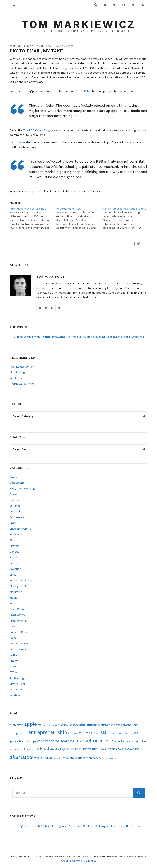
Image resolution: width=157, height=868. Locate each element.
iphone (14, 741)
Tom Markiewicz (78, 24)
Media (13, 597)
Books (14, 494)
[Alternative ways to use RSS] (33, 218)
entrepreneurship (47, 732)
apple (30, 724)
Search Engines (19, 643)
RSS (48, 46)
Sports (14, 660)
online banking (131, 741)
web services (109, 758)
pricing (35, 749)
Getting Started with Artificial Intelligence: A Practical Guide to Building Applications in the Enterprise (78, 336)
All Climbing (17, 372)
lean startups (27, 741)
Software (15, 655)
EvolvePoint (17, 534)
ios (135, 733)
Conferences (18, 517)
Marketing (16, 591)
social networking (127, 748)
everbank (73, 733)
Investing (15, 568)
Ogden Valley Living (22, 383)
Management (18, 586)
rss (89, 748)
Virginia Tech (18, 683)
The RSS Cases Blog (36, 130)
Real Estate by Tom (22, 366)
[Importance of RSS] (79, 218)
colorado (93, 724)
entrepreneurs (18, 733)
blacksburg (65, 724)
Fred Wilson (17, 142)
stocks (38, 757)
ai (11, 724)
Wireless (15, 695)
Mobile (14, 603)
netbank (118, 741)
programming (76, 749)
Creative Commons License (78, 860)
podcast (21, 749)
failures (84, 733)
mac (40, 741)
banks (54, 725)
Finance (15, 540)
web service (94, 757)
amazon (18, 724)
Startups (15, 666)
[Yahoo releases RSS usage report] (126, 218)
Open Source (18, 609)
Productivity (17, 614)
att (39, 724)
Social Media (18, 649)
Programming (18, 620)
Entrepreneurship (20, 528)
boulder (79, 724)
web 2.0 (58, 758)
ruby (95, 748)
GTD (94, 733)
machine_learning (59, 741)
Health (14, 557)
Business (15, 499)
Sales (13, 637)
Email (40, 46)
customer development (116, 724)
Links (13, 574)
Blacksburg (17, 482)
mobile (106, 741)
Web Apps (16, 689)
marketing (87, 740)
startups (21, 757)
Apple (13, 476)
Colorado (15, 511)
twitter (48, 758)
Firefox (14, 545)
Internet (15, 563)
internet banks (114, 733)
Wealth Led (17, 378)
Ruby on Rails (18, 632)
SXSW (13, 672)
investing (127, 733)
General (14, 551)
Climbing (15, 505)
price (28, 749)
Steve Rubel (83, 91)
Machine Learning (21, 580)
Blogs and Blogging (22, 488)
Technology (17, 678)
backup (46, 725)
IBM (102, 732)
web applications (74, 757)
